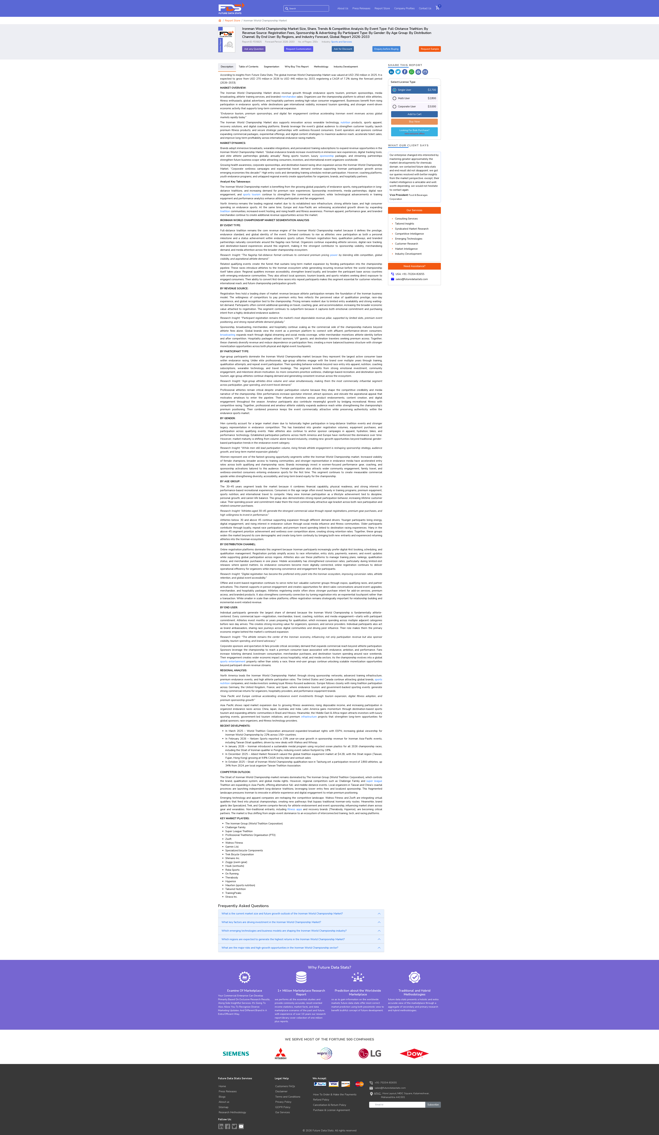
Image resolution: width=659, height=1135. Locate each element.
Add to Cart (414, 114)
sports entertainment (232, 661)
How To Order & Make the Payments (334, 1094)
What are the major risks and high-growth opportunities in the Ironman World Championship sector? (280, 947)
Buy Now (414, 121)
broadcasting (227, 334)
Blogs (222, 1096)
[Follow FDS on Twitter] (234, 1126)
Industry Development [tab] (346, 66)
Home (222, 1086)
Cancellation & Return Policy (329, 1105)
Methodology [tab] (321, 66)
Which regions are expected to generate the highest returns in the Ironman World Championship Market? (283, 939)
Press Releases (361, 8)
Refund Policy (321, 1099)
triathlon (225, 211)
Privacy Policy (283, 1102)
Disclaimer (281, 1091)
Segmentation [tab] (271, 66)
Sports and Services (341, 41)
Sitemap (223, 1107)
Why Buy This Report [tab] (297, 66)
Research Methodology (232, 1112)
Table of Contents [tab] (248, 66)
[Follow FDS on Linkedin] (220, 1126)
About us (224, 1102)
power (334, 255)
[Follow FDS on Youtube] (241, 1126)
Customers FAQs (285, 1086)
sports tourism (252, 194)
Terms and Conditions (287, 1096)
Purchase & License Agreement (331, 1110)
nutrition (345, 122)
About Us (342, 8)
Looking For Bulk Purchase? (414, 132)
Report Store (382, 8)
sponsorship (327, 156)
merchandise (288, 96)
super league (374, 781)
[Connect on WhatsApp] (412, 71)
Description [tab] (227, 66)
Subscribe (433, 1104)
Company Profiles (404, 8)
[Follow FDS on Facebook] (227, 1126)
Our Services (282, 1112)
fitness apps (294, 809)
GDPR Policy (282, 1107)
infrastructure (309, 716)
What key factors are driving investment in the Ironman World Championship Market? (271, 922)
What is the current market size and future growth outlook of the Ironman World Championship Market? (282, 913)
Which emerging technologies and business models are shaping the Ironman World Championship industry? (284, 930)
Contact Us (425, 8)
